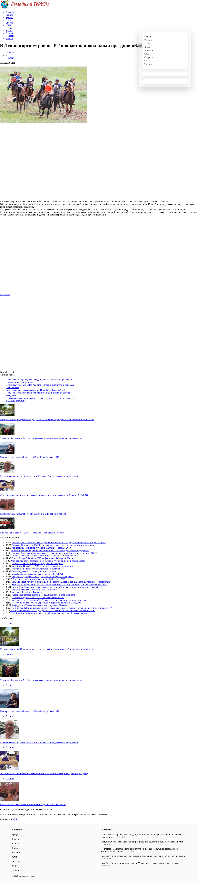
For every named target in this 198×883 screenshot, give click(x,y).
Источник (5, 294)
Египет (9, 654)
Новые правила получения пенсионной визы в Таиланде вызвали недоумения (39, 476)
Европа (15, 839)
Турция (15, 870)
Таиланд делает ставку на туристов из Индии (34, 571)
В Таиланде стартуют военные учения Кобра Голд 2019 (37, 579)
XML (15, 819)
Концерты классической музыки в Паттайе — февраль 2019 (35, 390)
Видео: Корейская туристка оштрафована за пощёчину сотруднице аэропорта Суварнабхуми (57, 587)
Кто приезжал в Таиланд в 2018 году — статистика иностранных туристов (49, 600)
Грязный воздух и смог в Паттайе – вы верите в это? (38, 597)
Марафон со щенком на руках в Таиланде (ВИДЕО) (37, 574)
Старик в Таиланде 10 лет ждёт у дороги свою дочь (37, 563)
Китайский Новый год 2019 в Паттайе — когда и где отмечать (42, 566)
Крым (15, 848)
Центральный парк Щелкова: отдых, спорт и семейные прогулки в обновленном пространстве (47, 419)
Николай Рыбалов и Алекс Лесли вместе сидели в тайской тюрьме (33, 514)
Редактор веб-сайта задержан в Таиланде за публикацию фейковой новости (47, 561)
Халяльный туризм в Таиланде (27, 592)
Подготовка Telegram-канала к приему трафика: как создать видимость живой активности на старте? (62, 608)
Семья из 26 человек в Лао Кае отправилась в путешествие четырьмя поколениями (41, 438)
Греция (15, 834)
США (15, 866)
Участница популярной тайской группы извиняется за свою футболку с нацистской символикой (59, 584)
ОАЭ (14, 857)
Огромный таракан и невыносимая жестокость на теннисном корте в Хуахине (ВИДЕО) (44, 495)
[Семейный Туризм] (24, 8)
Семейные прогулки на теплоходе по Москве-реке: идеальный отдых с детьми (49, 613)
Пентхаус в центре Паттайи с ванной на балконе (36, 568)
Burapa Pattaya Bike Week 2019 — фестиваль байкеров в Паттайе (32, 532)
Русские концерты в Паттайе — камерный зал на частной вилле (43, 595)
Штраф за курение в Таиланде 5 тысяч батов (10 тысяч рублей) (43, 576)
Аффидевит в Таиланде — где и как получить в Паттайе (39, 605)
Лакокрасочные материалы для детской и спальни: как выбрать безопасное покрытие (52, 610)
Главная (10, 52)
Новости (10, 58)
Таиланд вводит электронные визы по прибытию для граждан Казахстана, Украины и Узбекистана (61, 582)
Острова (10, 623)
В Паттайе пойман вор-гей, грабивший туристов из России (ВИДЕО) (46, 602)
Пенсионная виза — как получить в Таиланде (34, 589)
